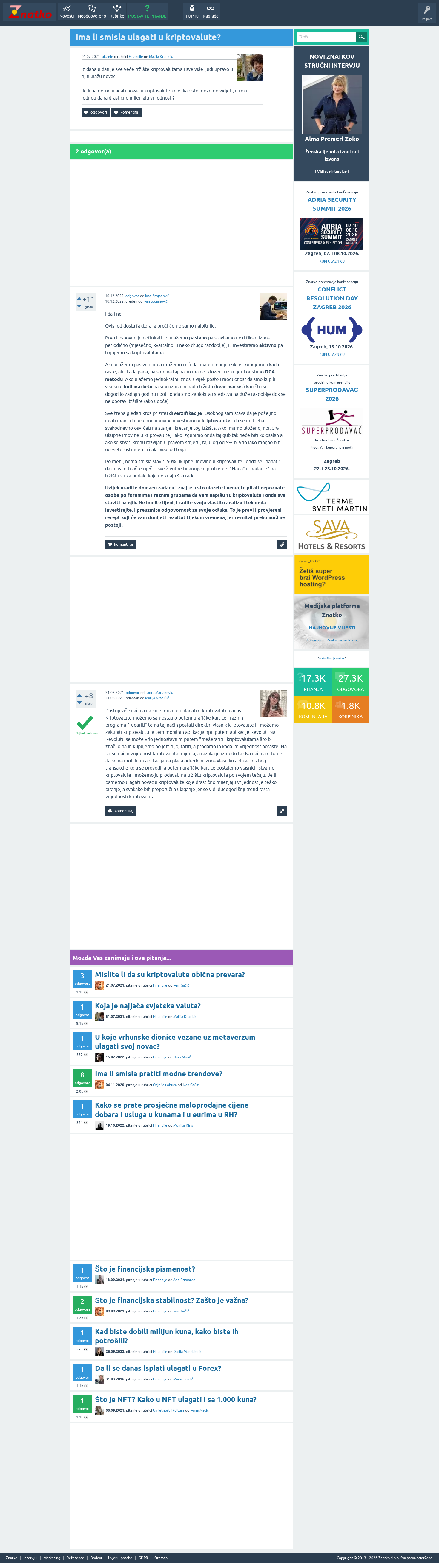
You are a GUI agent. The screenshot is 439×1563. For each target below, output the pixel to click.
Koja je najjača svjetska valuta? (148, 1005)
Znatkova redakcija (342, 640)
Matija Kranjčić (161, 57)
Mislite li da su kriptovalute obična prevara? (170, 974)
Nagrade (211, 16)
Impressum (315, 640)
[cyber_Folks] (331, 592)
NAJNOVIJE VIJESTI (332, 627)
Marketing (52, 1558)
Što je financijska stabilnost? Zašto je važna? (171, 1300)
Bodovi (96, 1558)
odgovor (132, 296)
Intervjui (30, 1558)
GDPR (143, 1558)
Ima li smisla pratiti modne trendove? (158, 1073)
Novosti (66, 16)
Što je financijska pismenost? (145, 1269)
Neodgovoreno (92, 16)
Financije (136, 57)
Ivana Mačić (199, 1410)
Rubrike (117, 16)
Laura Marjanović (159, 693)
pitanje (107, 57)
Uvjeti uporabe (120, 1558)
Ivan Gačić (181, 985)
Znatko (11, 1558)
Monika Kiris (183, 1125)
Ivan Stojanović (157, 296)
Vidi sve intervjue (332, 171)
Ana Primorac (184, 1280)
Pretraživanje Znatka (332, 658)
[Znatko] (29, 12)
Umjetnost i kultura (168, 1410)
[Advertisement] (181, 223)
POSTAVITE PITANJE (147, 16)
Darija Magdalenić (187, 1352)
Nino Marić (182, 1057)
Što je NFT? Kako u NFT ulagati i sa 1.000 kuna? (176, 1399)
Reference (75, 1558)
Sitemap (161, 1558)
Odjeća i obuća (165, 1085)
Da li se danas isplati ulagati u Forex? (158, 1368)
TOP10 (192, 16)
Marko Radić (183, 1379)
